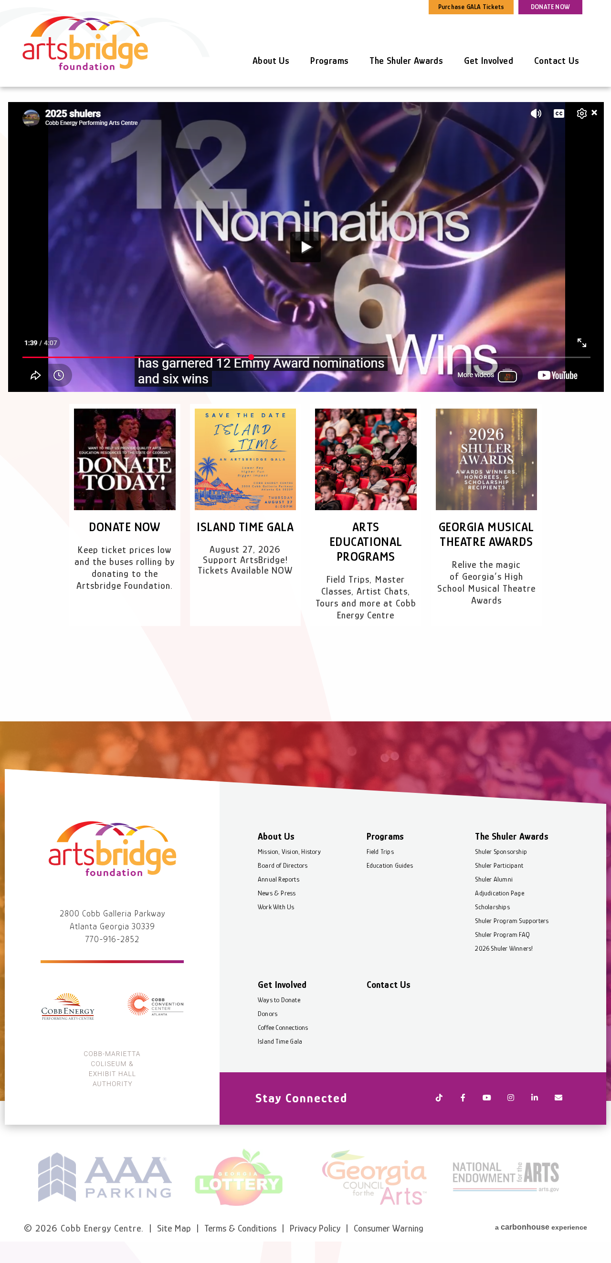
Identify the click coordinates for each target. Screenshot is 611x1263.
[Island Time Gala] (245, 459)
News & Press (276, 893)
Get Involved (488, 60)
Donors (267, 1013)
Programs (329, 60)
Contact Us (556, 60)
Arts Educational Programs (365, 542)
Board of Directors (283, 865)
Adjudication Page (499, 893)
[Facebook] (463, 1098)
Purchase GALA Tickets (471, 6)
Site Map (174, 1228)
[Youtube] (486, 1098)
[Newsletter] (558, 1098)
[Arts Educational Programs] (366, 459)
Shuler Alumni (494, 879)
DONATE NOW (550, 6)
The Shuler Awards (406, 60)
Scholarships (492, 907)
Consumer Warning (388, 1228)
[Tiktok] (439, 1098)
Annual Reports (278, 879)
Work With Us (276, 907)
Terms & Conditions (240, 1228)
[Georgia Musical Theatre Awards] (486, 459)
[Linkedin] (534, 1098)
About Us (271, 60)
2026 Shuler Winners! (504, 948)
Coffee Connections (283, 1027)
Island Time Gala (245, 527)
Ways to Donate (279, 1000)
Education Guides (390, 865)
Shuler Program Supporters (511, 920)
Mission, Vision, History (289, 851)
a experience (541, 1227)
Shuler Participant (499, 865)
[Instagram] (510, 1098)
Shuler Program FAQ (502, 934)
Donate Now (124, 527)
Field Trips (380, 851)
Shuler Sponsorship (501, 851)
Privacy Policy (315, 1228)
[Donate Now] (125, 459)
